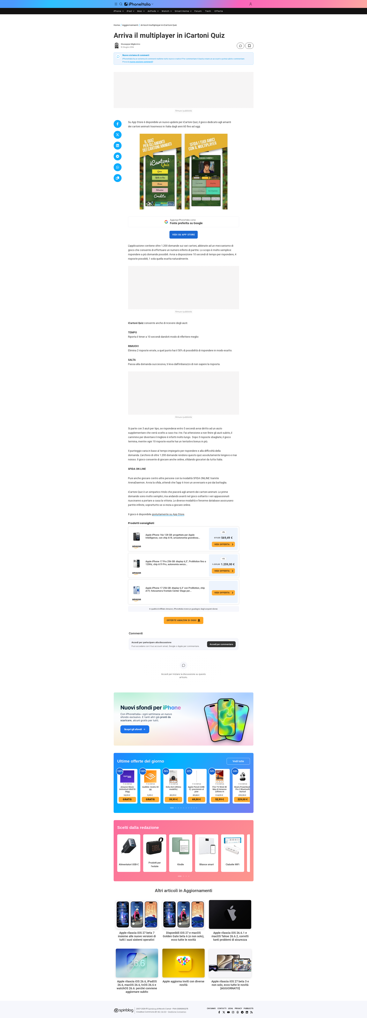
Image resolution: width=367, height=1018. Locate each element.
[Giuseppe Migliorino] (117, 46)
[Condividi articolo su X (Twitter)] (118, 135)
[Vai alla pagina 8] (191, 807)
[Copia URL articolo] (118, 178)
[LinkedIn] (247, 1012)
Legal (230, 1008)
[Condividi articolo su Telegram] (118, 156)
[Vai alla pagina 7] (188, 807)
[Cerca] (120, 4)
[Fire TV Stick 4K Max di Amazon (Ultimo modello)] (219, 776)
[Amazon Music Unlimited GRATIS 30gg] (127, 776)
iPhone (117, 11)
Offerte (218, 11)
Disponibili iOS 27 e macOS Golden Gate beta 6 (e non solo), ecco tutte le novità (183, 936)
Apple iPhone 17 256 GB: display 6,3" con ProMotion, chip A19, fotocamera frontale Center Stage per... (175, 589)
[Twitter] (224, 1012)
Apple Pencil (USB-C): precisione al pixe (196, 789)
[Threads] (238, 1012)
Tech (208, 11)
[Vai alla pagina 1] (172, 807)
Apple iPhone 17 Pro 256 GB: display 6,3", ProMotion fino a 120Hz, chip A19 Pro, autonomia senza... (176, 563)
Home (117, 25)
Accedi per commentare (221, 644)
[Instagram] (233, 1012)
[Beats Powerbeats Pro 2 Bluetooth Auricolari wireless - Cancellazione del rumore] (242, 776)
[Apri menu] (152, 4)
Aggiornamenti (130, 25)
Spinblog (152, 1008)
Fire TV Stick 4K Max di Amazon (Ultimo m (219, 789)
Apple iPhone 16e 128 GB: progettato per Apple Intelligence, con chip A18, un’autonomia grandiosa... (173, 536)
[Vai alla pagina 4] (181, 807)
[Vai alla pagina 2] (175, 807)
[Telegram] (242, 1012)
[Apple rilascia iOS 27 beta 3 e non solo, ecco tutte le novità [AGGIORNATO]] (230, 963)
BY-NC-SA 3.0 (160, 1012)
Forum (198, 11)
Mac (139, 11)
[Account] (251, 4)
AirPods (152, 11)
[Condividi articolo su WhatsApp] (118, 167)
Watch (165, 11)
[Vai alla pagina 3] (178, 807)
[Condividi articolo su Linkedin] (118, 146)
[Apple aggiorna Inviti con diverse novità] (183, 963)
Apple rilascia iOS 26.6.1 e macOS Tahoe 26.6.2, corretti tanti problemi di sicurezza (230, 936)
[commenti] (240, 46)
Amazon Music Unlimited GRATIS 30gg (127, 789)
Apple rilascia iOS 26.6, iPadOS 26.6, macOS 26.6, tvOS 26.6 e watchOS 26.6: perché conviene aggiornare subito (137, 986)
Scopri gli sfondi (133, 729)
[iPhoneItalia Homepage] (137, 3)
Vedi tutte (238, 761)
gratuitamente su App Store (168, 514)
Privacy (238, 1008)
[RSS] (251, 1012)
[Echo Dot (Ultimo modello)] (173, 776)
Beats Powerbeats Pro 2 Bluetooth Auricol (242, 789)
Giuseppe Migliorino (130, 44)
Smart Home (182, 11)
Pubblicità (248, 1008)
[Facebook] (219, 1012)
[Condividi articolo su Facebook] (118, 124)
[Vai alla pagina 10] (196, 807)
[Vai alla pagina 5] (183, 807)
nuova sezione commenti (141, 62)
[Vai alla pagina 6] (186, 807)
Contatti (221, 1008)
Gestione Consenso (177, 1012)
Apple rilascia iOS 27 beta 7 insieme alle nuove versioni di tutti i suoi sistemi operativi (137, 936)
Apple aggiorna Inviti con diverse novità (183, 983)
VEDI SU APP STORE (183, 234)
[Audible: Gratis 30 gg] (150, 776)
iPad (129, 11)
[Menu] (116, 4)
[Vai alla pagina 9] (194, 807)
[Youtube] (228, 1012)
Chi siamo (211, 1008)
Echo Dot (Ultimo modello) (173, 788)
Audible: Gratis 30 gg (150, 788)
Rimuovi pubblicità (183, 111)
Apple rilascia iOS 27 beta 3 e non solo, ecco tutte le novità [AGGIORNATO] (230, 985)
